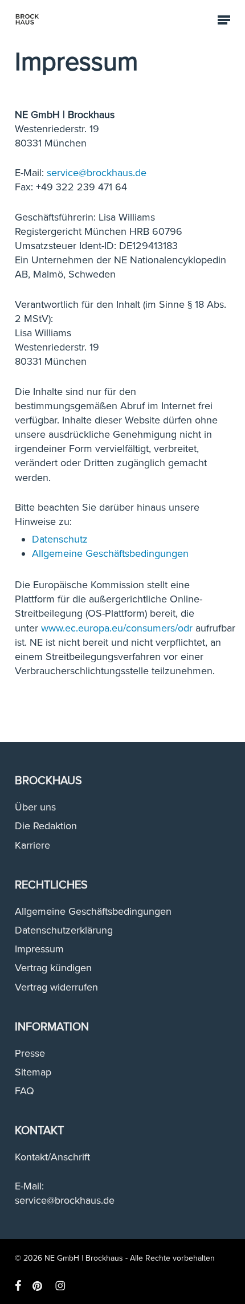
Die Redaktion (46, 826)
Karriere (32, 845)
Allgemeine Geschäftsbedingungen (110, 553)
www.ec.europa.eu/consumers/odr (117, 628)
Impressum (39, 949)
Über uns (35, 807)
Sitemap (33, 1072)
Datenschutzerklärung (64, 930)
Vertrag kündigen (53, 967)
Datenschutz (60, 539)
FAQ (24, 1091)
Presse (30, 1053)
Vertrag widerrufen (56, 987)
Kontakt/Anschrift (52, 1157)
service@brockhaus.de (96, 172)
